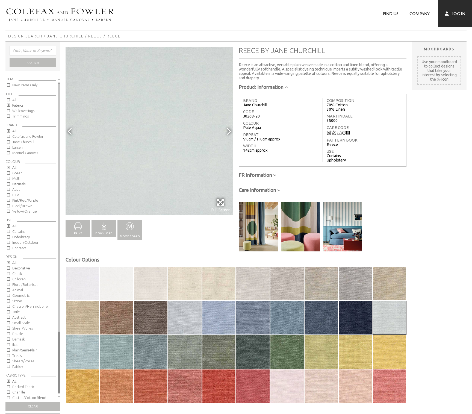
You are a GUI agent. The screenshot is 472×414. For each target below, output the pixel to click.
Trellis (17, 355)
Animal (17, 290)
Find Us (391, 13)
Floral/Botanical (24, 284)
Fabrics (17, 105)
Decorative (21, 268)
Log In (458, 13)
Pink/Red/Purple (25, 200)
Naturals (18, 184)
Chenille (18, 392)
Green (17, 173)
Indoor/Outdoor (25, 242)
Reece (95, 36)
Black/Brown (22, 206)
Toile (16, 312)
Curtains (18, 231)
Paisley (17, 366)
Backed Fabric (23, 387)
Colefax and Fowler (27, 136)
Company (419, 13)
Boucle (17, 334)
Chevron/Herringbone (30, 306)
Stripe (17, 301)
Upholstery (21, 237)
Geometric (21, 295)
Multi (16, 178)
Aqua (16, 189)
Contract (19, 248)
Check (17, 273)
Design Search (25, 36)
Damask (18, 339)
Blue (15, 195)
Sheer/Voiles (22, 328)
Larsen (17, 147)
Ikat (15, 345)
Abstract (19, 317)
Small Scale (21, 323)
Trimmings (20, 116)
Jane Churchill (65, 36)
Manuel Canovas (25, 153)
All (14, 100)
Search (33, 62)
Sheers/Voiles (23, 361)
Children (19, 279)
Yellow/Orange (24, 211)
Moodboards (439, 49)
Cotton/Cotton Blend (29, 398)
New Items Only (24, 85)
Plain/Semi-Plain (24, 350)
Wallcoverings (23, 111)
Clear (33, 406)
